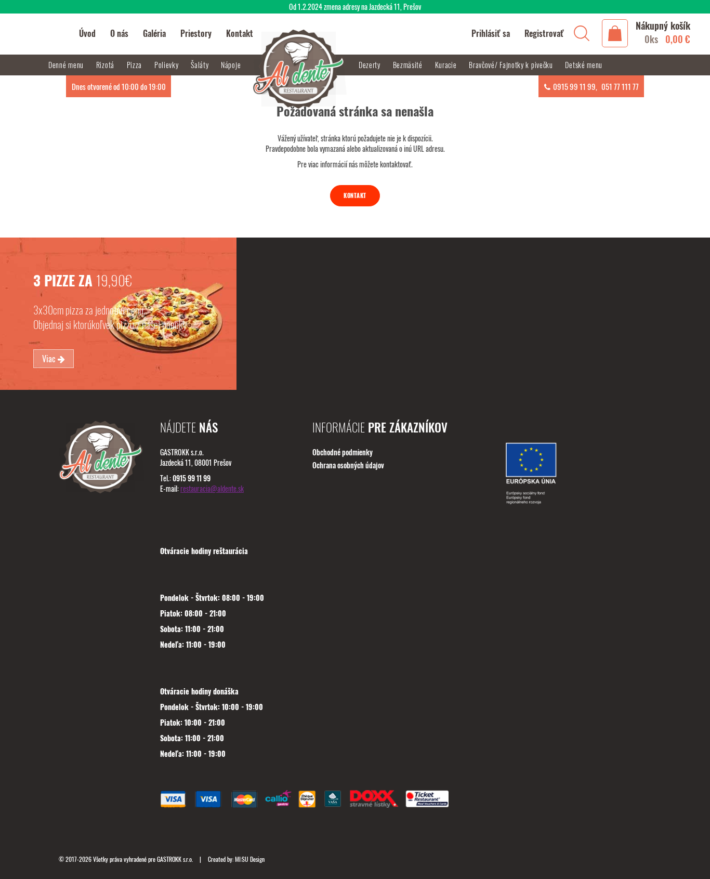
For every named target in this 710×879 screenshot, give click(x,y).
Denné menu (67, 64)
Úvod (87, 33)
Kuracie (447, 64)
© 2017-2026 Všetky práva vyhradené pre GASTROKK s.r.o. (126, 859)
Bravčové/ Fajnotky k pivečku (512, 64)
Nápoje (232, 64)
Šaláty (201, 64)
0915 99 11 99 (574, 86)
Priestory (196, 33)
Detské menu (583, 64)
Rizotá (106, 64)
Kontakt (355, 195)
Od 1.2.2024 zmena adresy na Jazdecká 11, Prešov (355, 6)
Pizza (135, 64)
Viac (50, 358)
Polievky (167, 64)
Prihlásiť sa (490, 33)
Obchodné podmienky (342, 452)
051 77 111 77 (620, 86)
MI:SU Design (250, 859)
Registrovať (544, 33)
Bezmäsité (409, 64)
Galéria (154, 33)
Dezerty (371, 64)
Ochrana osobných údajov (348, 465)
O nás (119, 33)
